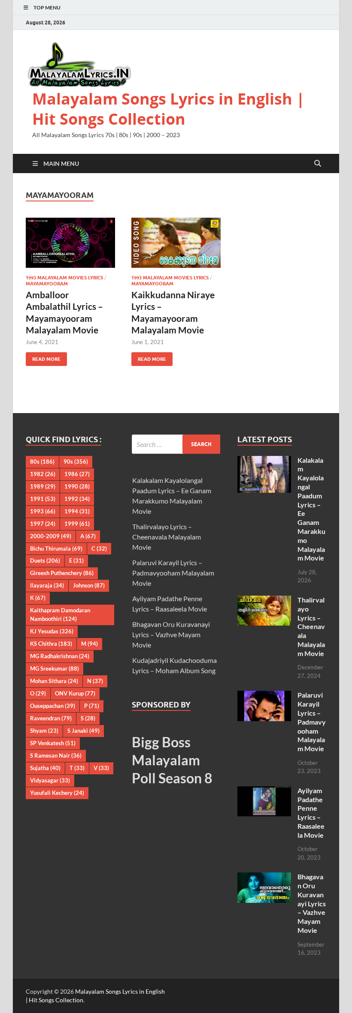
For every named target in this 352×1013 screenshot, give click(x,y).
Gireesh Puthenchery (62, 572)
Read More (43, 357)
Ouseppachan (52, 705)
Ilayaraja (47, 585)
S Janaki (83, 730)
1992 (77, 498)
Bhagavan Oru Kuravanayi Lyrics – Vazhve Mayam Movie (171, 634)
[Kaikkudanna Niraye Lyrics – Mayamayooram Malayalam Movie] (176, 243)
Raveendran (51, 718)
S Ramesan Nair (56, 755)
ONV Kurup (75, 693)
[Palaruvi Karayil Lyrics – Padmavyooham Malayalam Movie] (264, 696)
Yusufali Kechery (57, 792)
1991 (42, 498)
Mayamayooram (47, 284)
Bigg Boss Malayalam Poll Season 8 (172, 760)
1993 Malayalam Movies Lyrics (64, 278)
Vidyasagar (50, 780)
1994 (77, 511)
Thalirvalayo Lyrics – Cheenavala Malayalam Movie (166, 536)
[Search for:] (176, 444)
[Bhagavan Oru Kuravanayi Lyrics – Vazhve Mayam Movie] (264, 877)
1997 (42, 523)
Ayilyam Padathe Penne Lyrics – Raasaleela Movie (311, 812)
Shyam (44, 730)
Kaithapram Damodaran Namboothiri (60, 614)
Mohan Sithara (54, 680)
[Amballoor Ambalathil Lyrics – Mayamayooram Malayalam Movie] (70, 243)
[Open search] (317, 164)
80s (42, 461)
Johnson (89, 585)
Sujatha (45, 767)
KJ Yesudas (51, 631)
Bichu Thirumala (56, 548)
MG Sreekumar (54, 668)
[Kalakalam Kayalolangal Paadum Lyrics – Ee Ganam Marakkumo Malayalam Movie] (264, 461)
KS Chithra (51, 643)
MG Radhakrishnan (59, 656)
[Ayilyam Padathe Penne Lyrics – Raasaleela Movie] (264, 791)
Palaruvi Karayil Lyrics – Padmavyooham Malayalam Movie (173, 572)
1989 (42, 486)
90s (76, 461)
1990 (77, 486)
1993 (42, 511)
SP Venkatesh (53, 743)
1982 (42, 474)
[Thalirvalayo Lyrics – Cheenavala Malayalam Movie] (264, 600)
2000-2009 (50, 536)
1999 (77, 523)
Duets (45, 560)
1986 (77, 474)
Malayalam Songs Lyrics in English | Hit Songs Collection (168, 108)
